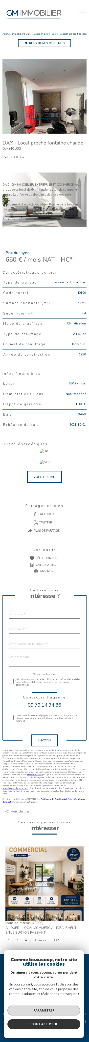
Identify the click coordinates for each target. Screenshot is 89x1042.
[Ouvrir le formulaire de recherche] (70, 14)
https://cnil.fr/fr (34, 774)
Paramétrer (43, 1010)
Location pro (41, 34)
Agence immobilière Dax (16, 34)
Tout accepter (44, 1024)
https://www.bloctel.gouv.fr (15, 788)
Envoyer (44, 741)
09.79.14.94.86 (44, 705)
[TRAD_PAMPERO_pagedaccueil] (34, 20)
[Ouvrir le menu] (83, 14)
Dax (53, 34)
